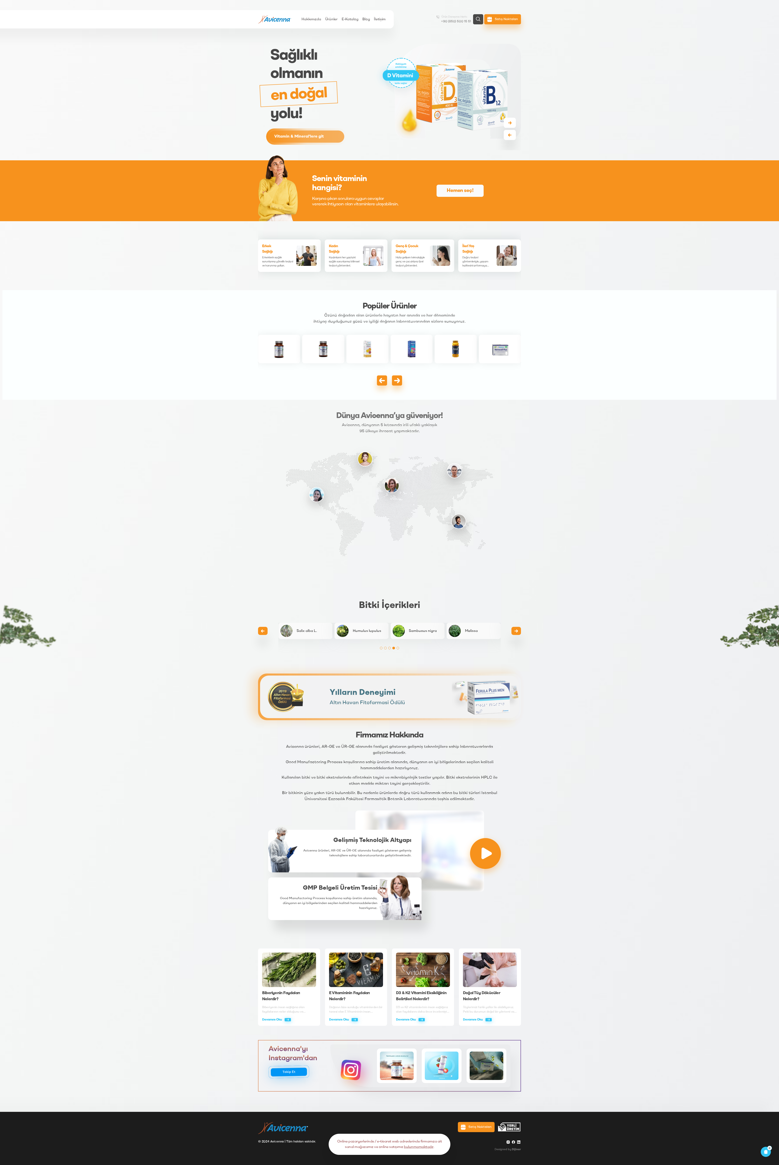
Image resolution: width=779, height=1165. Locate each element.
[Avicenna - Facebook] (513, 1142)
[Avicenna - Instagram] (508, 1142)
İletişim (380, 19)
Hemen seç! (460, 190)
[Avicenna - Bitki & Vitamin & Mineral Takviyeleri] (274, 19)
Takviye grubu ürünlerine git (301, 137)
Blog (366, 19)
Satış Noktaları (480, 1127)
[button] (510, 123)
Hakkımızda (311, 19)
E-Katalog (350, 19)
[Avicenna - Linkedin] (518, 1142)
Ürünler (331, 19)
